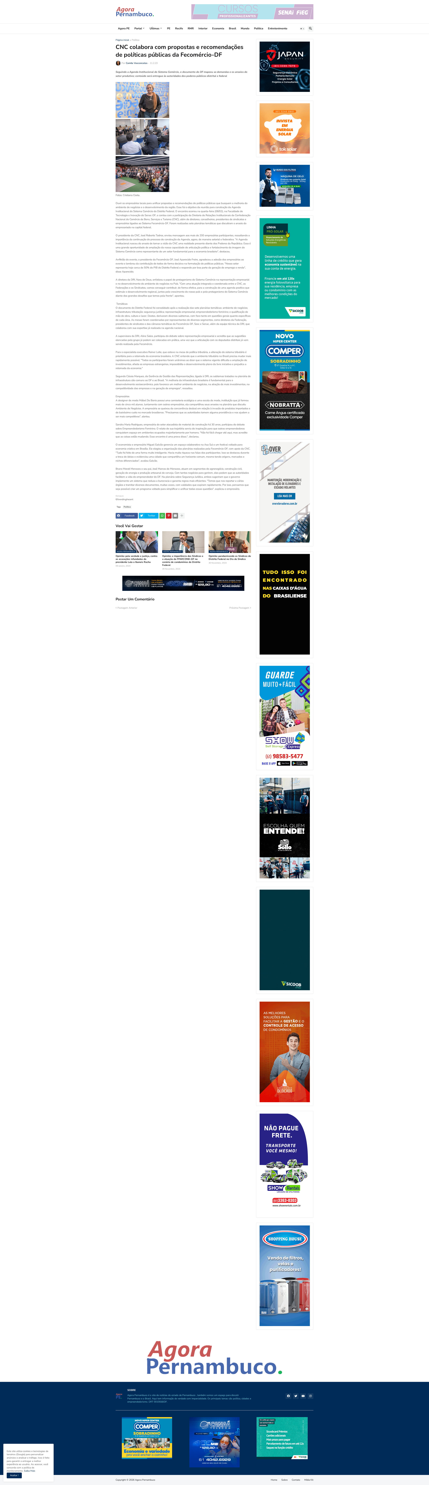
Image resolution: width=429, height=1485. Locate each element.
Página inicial (122, 40)
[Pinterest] (169, 516)
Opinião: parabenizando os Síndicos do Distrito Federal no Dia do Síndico (230, 558)
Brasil (232, 28)
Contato (296, 1479)
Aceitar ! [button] (14, 1475)
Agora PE (124, 28)
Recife (179, 28)
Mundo (245, 28)
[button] (302, 28)
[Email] (175, 516)
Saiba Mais (29, 1470)
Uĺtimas (154, 28)
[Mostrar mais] (182, 516)
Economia (218, 28)
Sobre (284, 1479)
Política (258, 28)
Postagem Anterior (127, 607)
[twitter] (296, 1396)
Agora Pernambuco (145, 1479)
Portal (138, 28)
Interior (202, 28)
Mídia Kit (308, 1479)
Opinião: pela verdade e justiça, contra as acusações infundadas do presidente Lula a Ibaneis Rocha (136, 559)
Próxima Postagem (239, 607)
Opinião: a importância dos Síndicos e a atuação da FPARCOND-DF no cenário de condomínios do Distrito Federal (182, 561)
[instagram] (310, 1396)
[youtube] (303, 1396)
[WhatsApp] (162, 516)
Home (274, 1479)
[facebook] (288, 1396)
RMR (191, 28)
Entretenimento (277, 28)
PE (168, 28)
